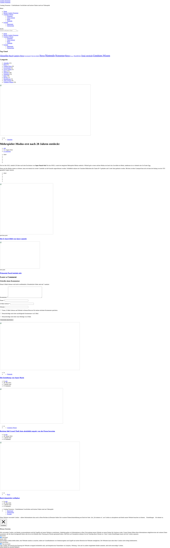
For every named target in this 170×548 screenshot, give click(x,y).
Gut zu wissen (35, 56)
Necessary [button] (3, 535)
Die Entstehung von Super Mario (12, 378)
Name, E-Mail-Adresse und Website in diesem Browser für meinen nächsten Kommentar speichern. (30, 310)
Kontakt (6, 22)
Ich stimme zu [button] (159, 517)
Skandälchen (77, 56)
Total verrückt (11, 18)
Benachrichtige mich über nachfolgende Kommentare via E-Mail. (20, 313)
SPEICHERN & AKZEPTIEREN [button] (9, 547)
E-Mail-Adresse (5, 303)
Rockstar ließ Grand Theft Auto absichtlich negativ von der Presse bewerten (27, 431)
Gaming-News (18, 56)
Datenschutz (10, 25)
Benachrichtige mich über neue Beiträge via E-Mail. (16, 316)
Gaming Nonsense (5, 1)
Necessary (5, 537)
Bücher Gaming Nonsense (11, 13)
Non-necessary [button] (4, 542)
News (42, 55)
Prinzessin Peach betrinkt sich (11, 273)
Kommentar (4, 297)
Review (71, 56)
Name (2, 300)
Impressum (10, 24)
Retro (8, 19)
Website (2, 307)
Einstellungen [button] (150, 517)
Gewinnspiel (28, 56)
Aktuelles (4, 55)
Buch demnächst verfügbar (10, 498)
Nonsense (10, 16)
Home (5, 11)
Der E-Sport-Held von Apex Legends (13, 239)
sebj (5, 148)
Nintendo (9, 21)
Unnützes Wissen (8, 14)
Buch (11, 56)
